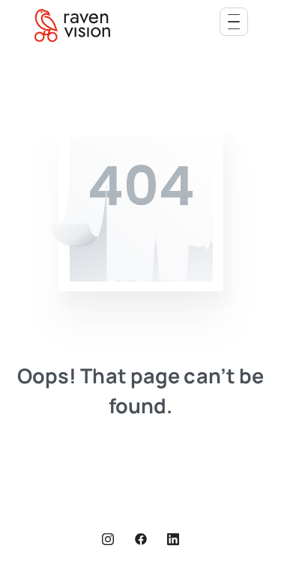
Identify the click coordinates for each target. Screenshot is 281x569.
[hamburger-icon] (234, 21)
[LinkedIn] (173, 539)
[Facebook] (141, 539)
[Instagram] (108, 539)
